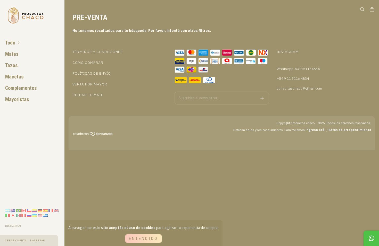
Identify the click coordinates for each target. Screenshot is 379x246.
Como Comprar (87, 62)
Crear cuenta (15, 240)
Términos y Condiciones (97, 51)
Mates (12, 54)
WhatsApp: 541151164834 (298, 68)
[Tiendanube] (93, 134)
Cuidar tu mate (87, 95)
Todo (10, 43)
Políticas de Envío (91, 73)
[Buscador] (362, 9)
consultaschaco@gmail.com (299, 88)
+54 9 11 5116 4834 (293, 78)
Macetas (14, 77)
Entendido (143, 238)
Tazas (11, 65)
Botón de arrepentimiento (349, 130)
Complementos (21, 88)
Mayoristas (17, 99)
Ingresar (37, 240)
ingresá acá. (316, 130)
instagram (13, 225)
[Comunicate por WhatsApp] (371, 238)
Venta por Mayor (89, 84)
